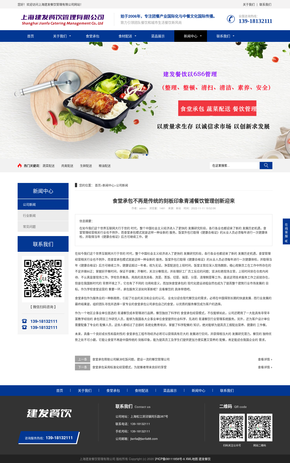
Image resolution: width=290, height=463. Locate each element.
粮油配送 (105, 165)
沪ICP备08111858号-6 (170, 459)
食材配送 (125, 36)
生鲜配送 (86, 165)
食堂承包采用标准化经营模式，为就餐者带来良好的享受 (129, 367)
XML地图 (192, 459)
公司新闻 (29, 204)
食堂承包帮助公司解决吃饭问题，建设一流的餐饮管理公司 (131, 359)
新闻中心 (190, 36)
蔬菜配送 (49, 165)
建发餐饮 (205, 459)
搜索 (266, 165)
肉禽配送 (67, 165)
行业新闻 (29, 215)
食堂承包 (92, 36)
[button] (143, 155)
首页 (30, 36)
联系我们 (265, 4)
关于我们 (249, 4)
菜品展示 (158, 36)
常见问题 (29, 226)
